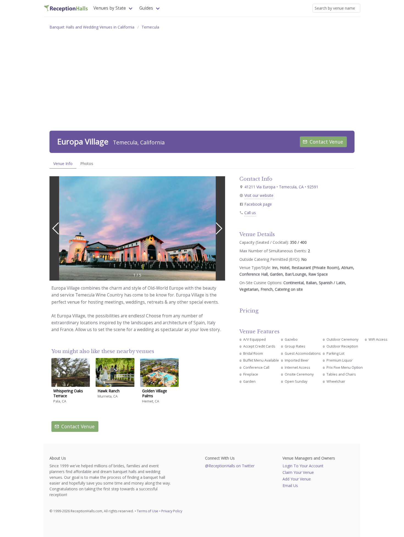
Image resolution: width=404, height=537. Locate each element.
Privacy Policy (171, 511)
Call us (250, 212)
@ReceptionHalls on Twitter (229, 465)
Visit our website (258, 195)
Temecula (150, 27)
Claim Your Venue (298, 472)
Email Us (290, 485)
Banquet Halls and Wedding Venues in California (91, 27)
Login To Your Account (303, 465)
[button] (218, 228)
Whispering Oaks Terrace (68, 393)
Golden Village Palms (154, 393)
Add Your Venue (297, 479)
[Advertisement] (202, 74)
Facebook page (258, 204)
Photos (86, 163)
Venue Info (63, 163)
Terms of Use (147, 511)
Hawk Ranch (109, 390)
